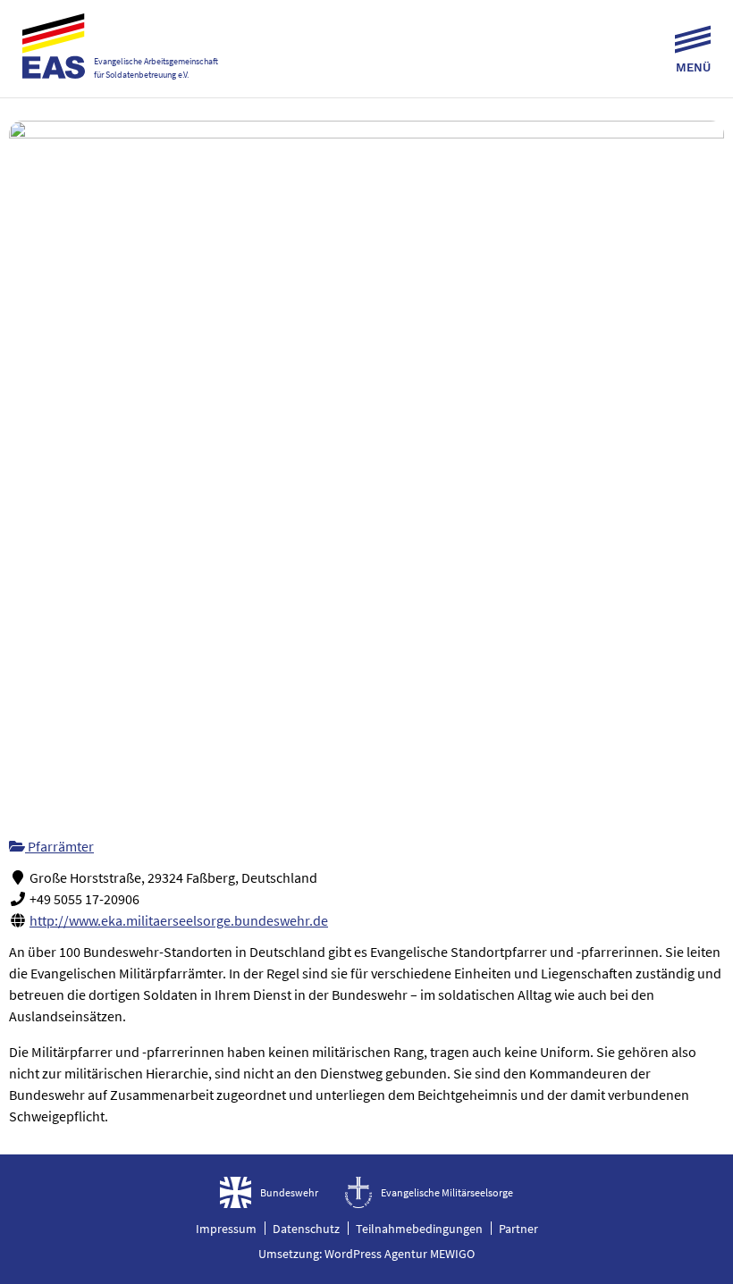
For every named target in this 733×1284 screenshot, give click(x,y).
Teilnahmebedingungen (419, 1229)
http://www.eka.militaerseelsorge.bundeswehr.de (178, 920)
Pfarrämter (59, 846)
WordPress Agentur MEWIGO (399, 1254)
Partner (518, 1229)
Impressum (226, 1229)
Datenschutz (306, 1229)
